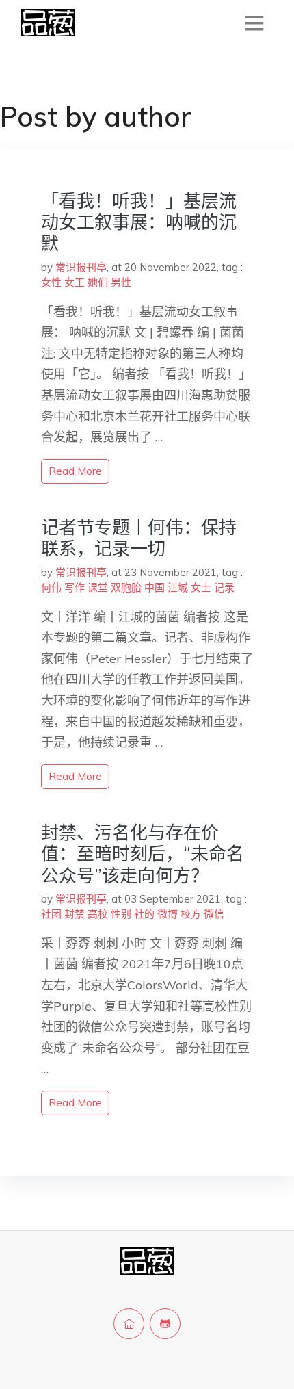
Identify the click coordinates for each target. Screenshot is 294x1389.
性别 (121, 913)
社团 (51, 913)
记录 (224, 587)
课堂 (98, 587)
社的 (144, 913)
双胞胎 (126, 587)
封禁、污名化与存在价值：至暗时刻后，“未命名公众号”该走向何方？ (142, 853)
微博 (167, 913)
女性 (51, 282)
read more (75, 471)
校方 (191, 913)
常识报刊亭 (81, 267)
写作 (74, 587)
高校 (98, 913)
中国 (154, 587)
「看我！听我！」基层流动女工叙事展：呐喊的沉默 (139, 222)
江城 (178, 587)
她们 (98, 282)
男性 (121, 282)
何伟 (51, 587)
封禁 (74, 913)
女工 (74, 282)
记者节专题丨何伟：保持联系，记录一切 (139, 538)
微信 (214, 913)
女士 (201, 587)
